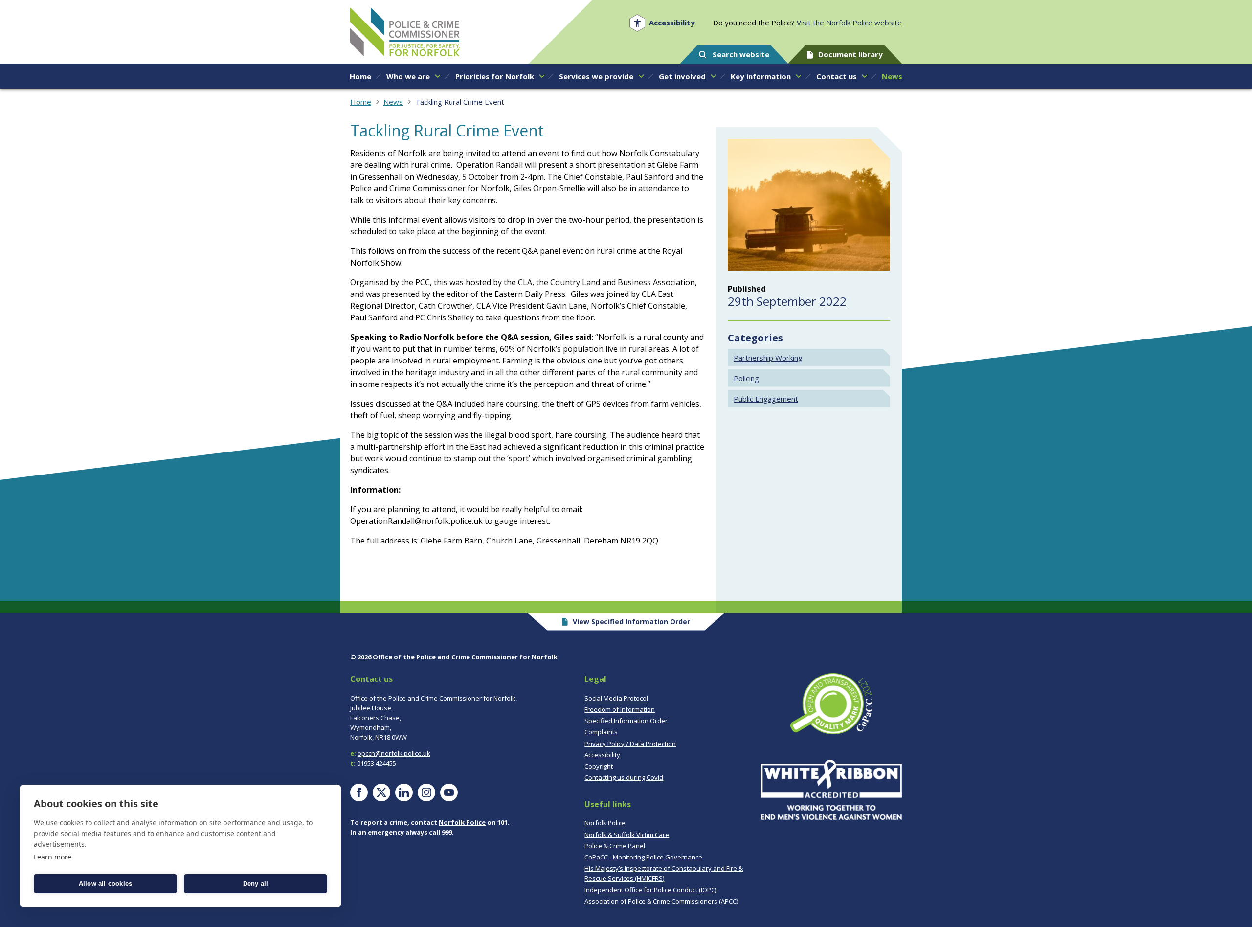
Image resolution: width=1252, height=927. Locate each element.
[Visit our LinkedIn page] (404, 792)
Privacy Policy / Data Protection (630, 743)
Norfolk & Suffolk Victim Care (626, 834)
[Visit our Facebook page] (359, 792)
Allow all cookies (105, 883)
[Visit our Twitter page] (381, 792)
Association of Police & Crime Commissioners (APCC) (661, 901)
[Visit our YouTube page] (449, 792)
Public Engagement (766, 399)
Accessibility (602, 754)
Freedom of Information (619, 709)
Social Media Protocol (616, 698)
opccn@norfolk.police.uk (394, 753)
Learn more (52, 856)
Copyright (598, 766)
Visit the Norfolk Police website (849, 22)
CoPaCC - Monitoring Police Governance (643, 857)
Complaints (601, 731)
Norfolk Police (462, 822)
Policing (746, 378)
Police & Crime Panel (614, 845)
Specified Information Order (626, 720)
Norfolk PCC (405, 31)
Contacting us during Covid (623, 777)
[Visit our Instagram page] (426, 792)
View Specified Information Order (631, 621)
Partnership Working (768, 357)
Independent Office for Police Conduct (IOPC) (650, 889)
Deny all (255, 883)
